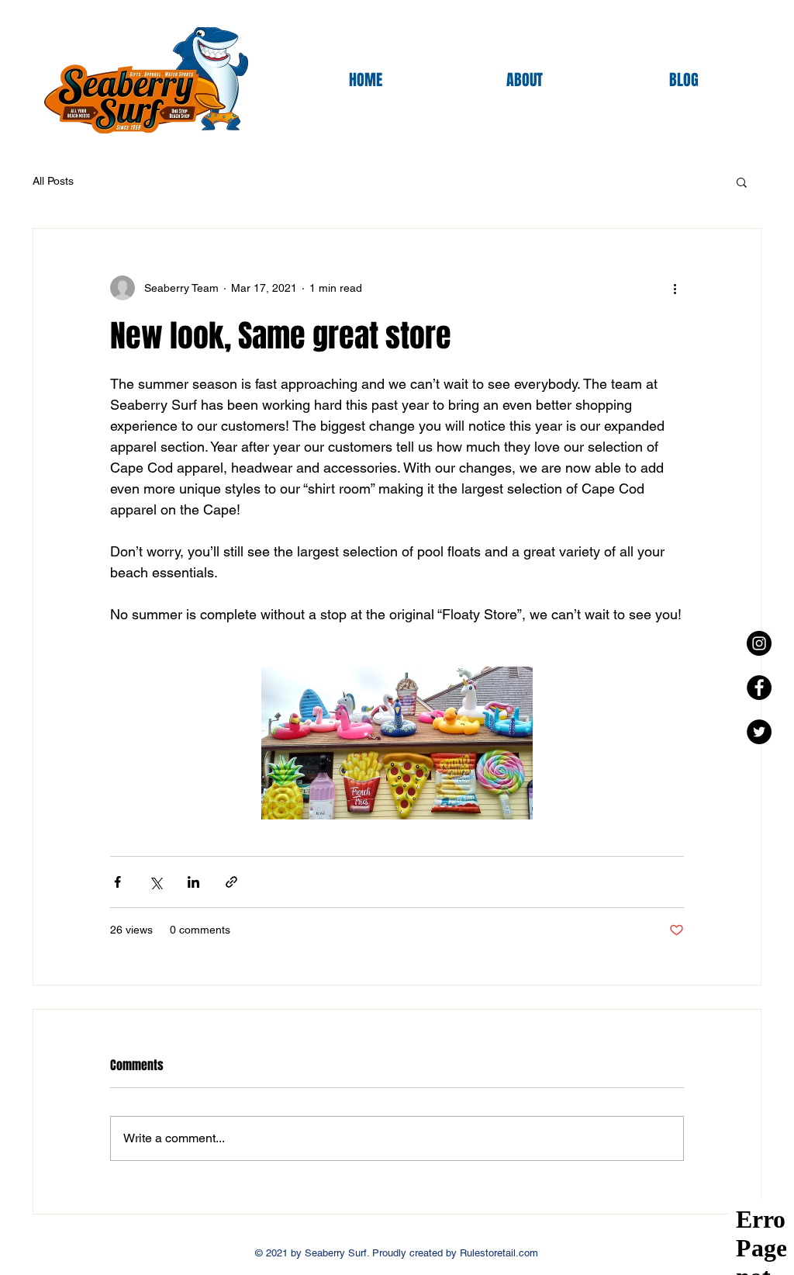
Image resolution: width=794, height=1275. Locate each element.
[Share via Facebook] (117, 882)
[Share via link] (231, 882)
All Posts (53, 181)
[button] (741, 181)
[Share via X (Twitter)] (155, 882)
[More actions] (674, 288)
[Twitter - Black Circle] (759, 731)
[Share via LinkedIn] (193, 882)
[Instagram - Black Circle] (759, 643)
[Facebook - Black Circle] (759, 687)
